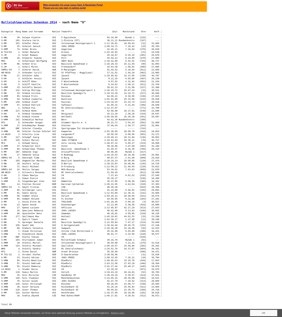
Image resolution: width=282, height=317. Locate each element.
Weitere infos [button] (117, 313)
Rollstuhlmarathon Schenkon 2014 (29, 22)
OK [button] (263, 313)
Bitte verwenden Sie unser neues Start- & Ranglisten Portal (73, 5)
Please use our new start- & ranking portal (64, 8)
